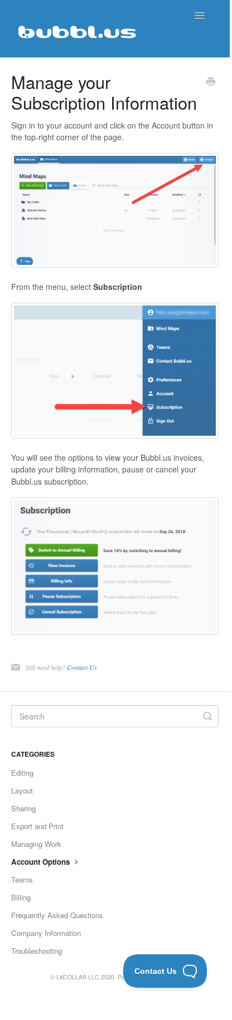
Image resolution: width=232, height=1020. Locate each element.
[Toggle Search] (207, 716)
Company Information (46, 933)
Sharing (23, 808)
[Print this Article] (210, 82)
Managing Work (36, 844)
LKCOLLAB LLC (77, 977)
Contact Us (82, 667)
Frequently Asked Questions (57, 915)
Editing (22, 772)
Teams (22, 879)
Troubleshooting (36, 950)
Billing (21, 897)
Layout (22, 790)
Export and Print (37, 826)
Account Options (41, 861)
